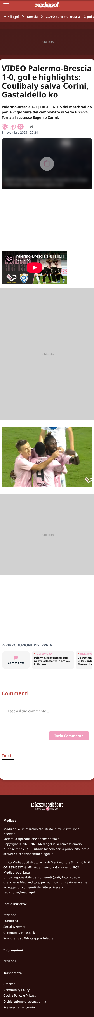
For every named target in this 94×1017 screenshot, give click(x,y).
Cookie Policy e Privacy (19, 995)
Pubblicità (10, 921)
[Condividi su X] (20, 127)
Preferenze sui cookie (19, 1007)
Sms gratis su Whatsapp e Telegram (29, 938)
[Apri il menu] (6, 5)
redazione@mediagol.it (36, 854)
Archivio (9, 984)
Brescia (32, 16)
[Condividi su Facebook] (13, 127)
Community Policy (16, 990)
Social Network (14, 927)
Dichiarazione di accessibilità (24, 1001)
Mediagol (11, 16)
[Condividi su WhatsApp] (5, 127)
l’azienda (9, 915)
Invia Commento (69, 735)
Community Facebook (19, 932)
